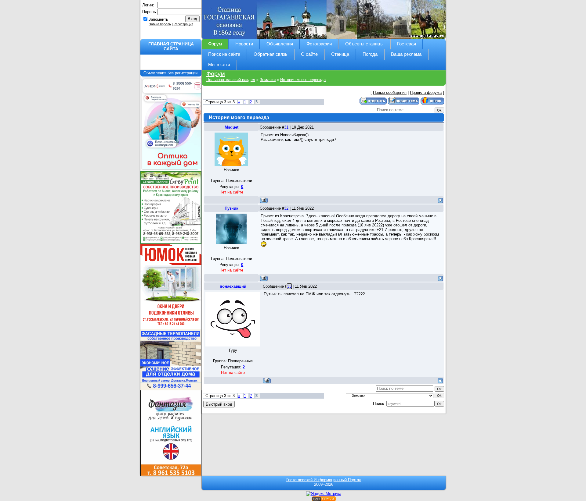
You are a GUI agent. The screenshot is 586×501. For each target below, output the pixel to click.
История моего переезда (303, 79)
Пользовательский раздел (230, 79)
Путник (231, 208)
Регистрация (183, 24)
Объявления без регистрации (171, 73)
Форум (215, 73)
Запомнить (158, 19)
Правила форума (426, 92)
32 (286, 208)
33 (289, 286)
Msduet (231, 127)
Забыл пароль (160, 24)
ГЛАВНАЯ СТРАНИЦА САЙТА (171, 46)
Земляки (268, 79)
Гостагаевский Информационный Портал (323, 480)
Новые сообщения (390, 92)
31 (286, 127)
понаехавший (233, 286)
